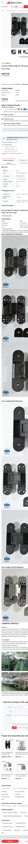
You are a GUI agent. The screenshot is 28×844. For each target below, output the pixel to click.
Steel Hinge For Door (20, 826)
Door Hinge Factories (7, 823)
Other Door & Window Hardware (10, 812)
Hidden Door (17, 830)
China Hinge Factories (21, 823)
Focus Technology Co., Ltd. (18, 838)
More (2, 833)
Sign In (3, 153)
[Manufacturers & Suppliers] (14, 2)
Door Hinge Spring (7, 830)
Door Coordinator (5, 797)
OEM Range (4, 791)
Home (2, 10)
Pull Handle (17, 794)
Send (14, 727)
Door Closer (23, 812)
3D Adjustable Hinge (19, 797)
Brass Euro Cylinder (19, 791)
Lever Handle (4, 794)
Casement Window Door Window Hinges (12, 816)
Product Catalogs (22, 788)
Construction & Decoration (11, 10)
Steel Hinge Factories (7, 826)
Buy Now (10, 841)
